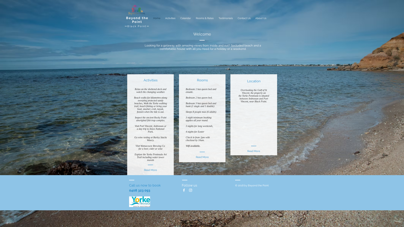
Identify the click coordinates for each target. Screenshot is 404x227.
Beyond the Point (137, 20)
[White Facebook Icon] (184, 190)
